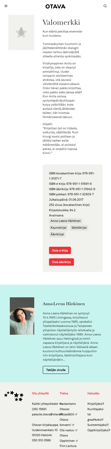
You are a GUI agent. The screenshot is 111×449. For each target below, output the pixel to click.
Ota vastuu (67, 430)
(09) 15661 (39, 409)
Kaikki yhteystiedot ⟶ (47, 404)
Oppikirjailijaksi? (98, 430)
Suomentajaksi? (98, 425)
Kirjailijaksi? (95, 404)
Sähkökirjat (79, 227)
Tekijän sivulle (55, 370)
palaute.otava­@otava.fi (47, 414)
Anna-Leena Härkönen (66, 221)
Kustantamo (68, 404)
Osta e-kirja (60, 250)
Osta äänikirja (61, 262)
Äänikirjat (57, 234)
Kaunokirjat (58, 227)
